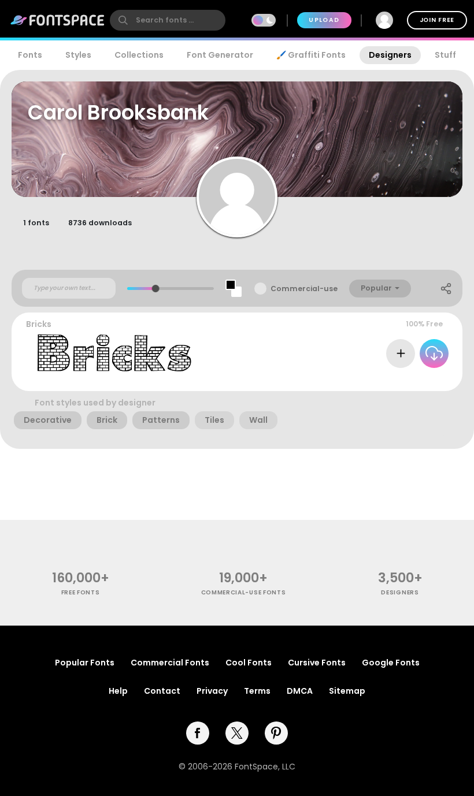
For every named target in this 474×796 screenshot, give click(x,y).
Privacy (212, 691)
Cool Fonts (248, 662)
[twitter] (237, 733)
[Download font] (434, 353)
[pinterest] (276, 733)
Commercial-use (304, 288)
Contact (162, 691)
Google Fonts (391, 662)
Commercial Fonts (170, 662)
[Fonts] (58, 20)
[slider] (156, 288)
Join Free (437, 20)
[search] (167, 20)
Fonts (30, 55)
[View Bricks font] (115, 353)
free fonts (80, 592)
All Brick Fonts (418, 379)
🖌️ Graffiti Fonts (311, 55)
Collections (139, 55)
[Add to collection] (400, 353)
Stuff (445, 55)
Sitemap (347, 691)
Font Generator (220, 55)
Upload (324, 20)
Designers (390, 55)
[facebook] (197, 733)
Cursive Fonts (317, 662)
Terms (257, 691)
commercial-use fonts (243, 592)
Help (118, 691)
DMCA (300, 691)
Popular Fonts (84, 662)
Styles (78, 55)
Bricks (38, 324)
